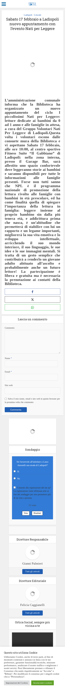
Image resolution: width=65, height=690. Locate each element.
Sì (18, 471)
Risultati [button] (37, 513)
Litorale (37, 15)
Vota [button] (26, 513)
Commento (10, 328)
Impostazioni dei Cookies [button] (17, 683)
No (18, 478)
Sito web (9, 385)
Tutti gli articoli (32, 571)
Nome (8, 358)
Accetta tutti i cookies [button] (42, 683)
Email (8, 372)
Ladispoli (28, 15)
